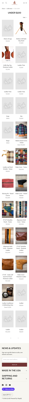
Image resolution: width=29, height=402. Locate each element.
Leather (21, 303)
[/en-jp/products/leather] (21, 292)
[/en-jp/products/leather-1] (8, 319)
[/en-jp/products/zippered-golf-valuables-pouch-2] (21, 235)
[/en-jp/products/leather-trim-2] (8, 81)
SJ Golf (8, 398)
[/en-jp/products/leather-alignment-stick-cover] (8, 235)
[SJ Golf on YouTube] (11, 385)
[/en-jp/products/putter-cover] (21, 156)
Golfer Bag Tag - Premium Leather (8, 66)
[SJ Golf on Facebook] (3, 385)
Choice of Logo (8, 39)
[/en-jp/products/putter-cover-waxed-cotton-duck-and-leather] (21, 183)
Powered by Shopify (16, 398)
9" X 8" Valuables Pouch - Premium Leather (21, 248)
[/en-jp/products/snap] (8, 105)
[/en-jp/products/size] (21, 105)
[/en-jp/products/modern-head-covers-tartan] (21, 130)
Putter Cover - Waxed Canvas (21, 194)
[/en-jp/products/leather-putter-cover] (21, 264)
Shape (7, 140)
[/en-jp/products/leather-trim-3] (21, 54)
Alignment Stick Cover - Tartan (21, 221)
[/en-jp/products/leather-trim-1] (21, 81)
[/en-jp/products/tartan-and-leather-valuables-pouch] (8, 209)
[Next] (18, 338)
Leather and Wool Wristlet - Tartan (8, 168)
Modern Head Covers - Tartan (21, 141)
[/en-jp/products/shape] (8, 130)
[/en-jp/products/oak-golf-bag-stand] (21, 28)
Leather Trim (21, 65)
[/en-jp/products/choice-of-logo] (8, 28)
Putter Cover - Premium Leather (21, 275)
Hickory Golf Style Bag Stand (21, 39)
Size (21, 116)
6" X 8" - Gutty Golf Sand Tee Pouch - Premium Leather (8, 276)
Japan (6, 394)
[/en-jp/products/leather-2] (21, 319)
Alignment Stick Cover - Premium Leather (7, 248)
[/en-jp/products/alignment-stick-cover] (21, 209)
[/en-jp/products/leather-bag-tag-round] (8, 54)
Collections (9, 8)
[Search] (6, 3)
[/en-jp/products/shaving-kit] (8, 183)
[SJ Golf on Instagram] (7, 385)
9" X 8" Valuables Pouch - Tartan (7, 221)
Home (3, 8)
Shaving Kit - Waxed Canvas (7, 194)
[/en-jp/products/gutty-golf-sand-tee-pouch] (8, 264)
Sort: (23, 17)
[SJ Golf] (14, 3)
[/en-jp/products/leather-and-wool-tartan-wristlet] (8, 156)
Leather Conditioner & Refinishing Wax (7, 304)
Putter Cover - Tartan (21, 167)
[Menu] (3, 3)
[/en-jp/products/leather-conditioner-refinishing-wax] (8, 292)
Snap (7, 116)
